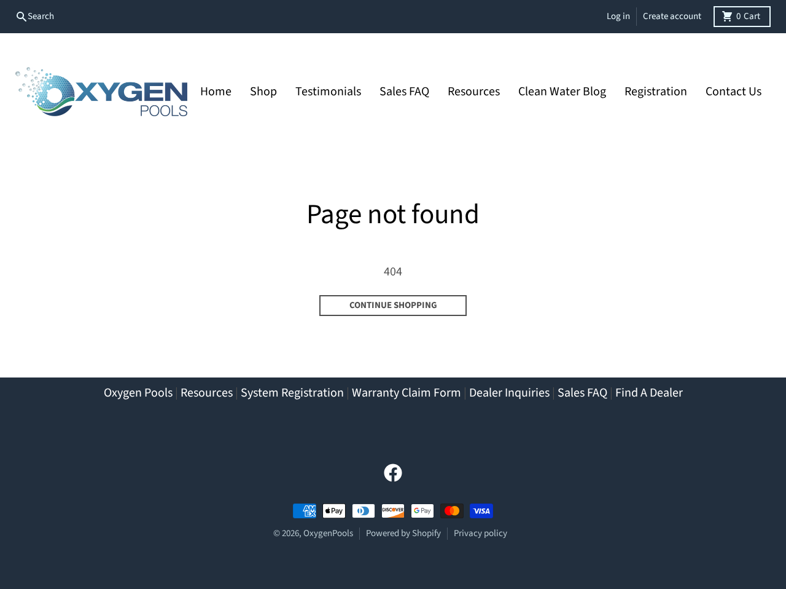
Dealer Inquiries (509, 392)
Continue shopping (393, 305)
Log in (618, 16)
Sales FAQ (582, 392)
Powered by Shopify (403, 533)
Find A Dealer (649, 392)
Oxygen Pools (138, 392)
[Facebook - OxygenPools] (393, 473)
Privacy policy (480, 533)
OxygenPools (328, 533)
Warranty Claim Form (406, 392)
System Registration (292, 392)
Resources (207, 392)
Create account (672, 16)
